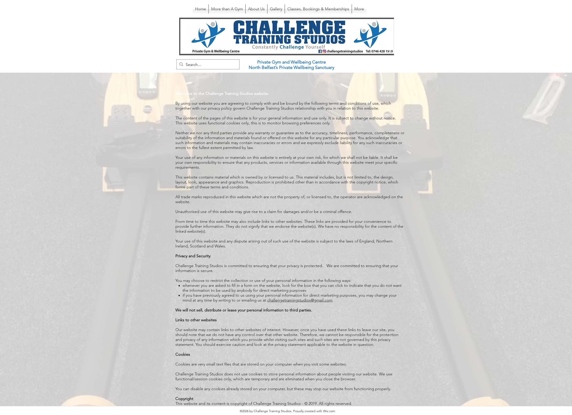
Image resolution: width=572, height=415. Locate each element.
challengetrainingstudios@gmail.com (299, 300)
